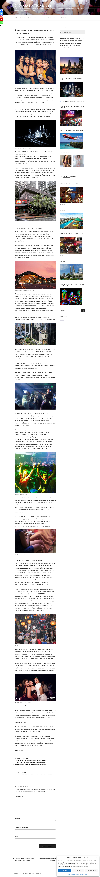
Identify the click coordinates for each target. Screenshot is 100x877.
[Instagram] (1, 16)
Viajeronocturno (23, 27)
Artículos (42, 17)
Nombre (18, 818)
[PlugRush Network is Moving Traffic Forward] (72, 101)
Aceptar (64, 870)
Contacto (63, 17)
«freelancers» (37, 109)
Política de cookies (72, 874)
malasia (19, 776)
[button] (97, 857)
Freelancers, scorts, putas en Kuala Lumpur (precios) (30, 764)
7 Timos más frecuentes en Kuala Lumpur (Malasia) (30, 762)
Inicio (16, 17)
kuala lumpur (48, 774)
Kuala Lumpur (21, 772)
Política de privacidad (82, 874)
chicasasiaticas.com (33, 5)
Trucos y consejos (53, 17)
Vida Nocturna (32, 17)
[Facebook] (1, 10)
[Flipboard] (1, 19)
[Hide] (0, 25)
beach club (20, 774)
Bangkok (22, 17)
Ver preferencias (91, 870)
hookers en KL (38, 774)
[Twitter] (1, 13)
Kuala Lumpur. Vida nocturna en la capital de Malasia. (30, 760)
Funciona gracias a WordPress (33, 873)
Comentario (19, 796)
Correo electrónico (22, 827)
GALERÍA (66, 177)
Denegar (78, 870)
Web (16, 836)
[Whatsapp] (1, 22)
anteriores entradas (22, 439)
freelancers (29, 774)
